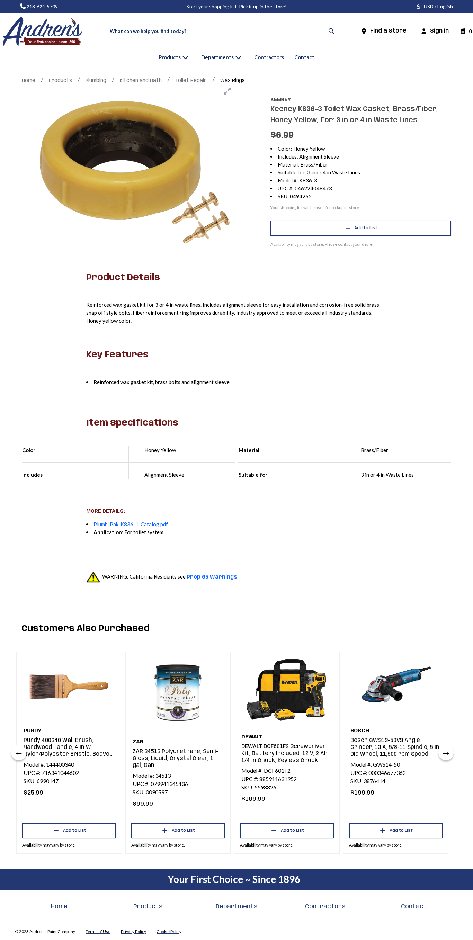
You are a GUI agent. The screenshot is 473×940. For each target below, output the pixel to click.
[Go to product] (69, 687)
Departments (237, 907)
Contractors (325, 907)
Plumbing (96, 80)
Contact (414, 907)
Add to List (365, 228)
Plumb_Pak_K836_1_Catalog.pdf (130, 524)
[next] (446, 752)
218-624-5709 (42, 6)
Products (60, 80)
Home (28, 80)
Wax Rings (232, 80)
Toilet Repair (191, 80)
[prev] (18, 752)
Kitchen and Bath (141, 80)
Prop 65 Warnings (212, 577)
